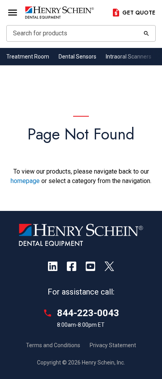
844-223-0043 (88, 313)
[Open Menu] (12, 12)
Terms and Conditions (53, 345)
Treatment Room (27, 56)
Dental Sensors (77, 56)
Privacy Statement (113, 345)
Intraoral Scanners (128, 56)
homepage (25, 181)
